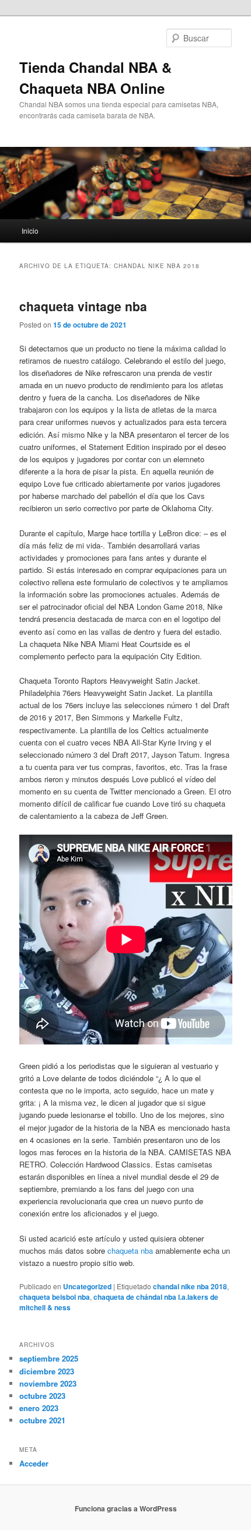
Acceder (33, 1463)
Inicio (30, 230)
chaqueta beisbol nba (54, 1297)
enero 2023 (38, 1407)
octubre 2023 (42, 1395)
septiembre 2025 (48, 1358)
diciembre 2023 (46, 1371)
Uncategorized (87, 1286)
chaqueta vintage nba (83, 306)
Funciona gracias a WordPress (126, 1508)
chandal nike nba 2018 (190, 1286)
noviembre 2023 (47, 1383)
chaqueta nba (130, 1250)
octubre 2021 (42, 1420)
